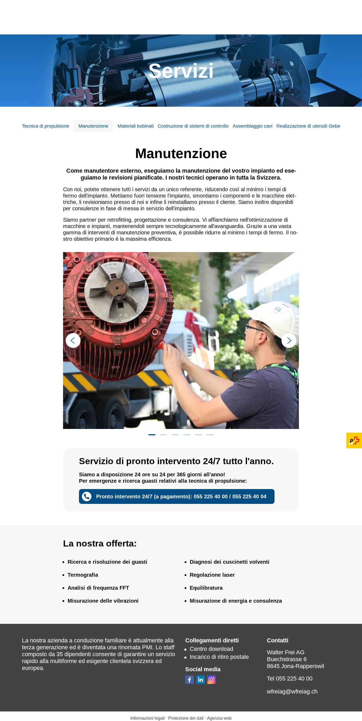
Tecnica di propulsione (45, 126)
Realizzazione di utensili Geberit (310, 126)
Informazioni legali (147, 718)
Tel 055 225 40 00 (289, 678)
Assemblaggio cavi (252, 126)
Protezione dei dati (186, 718)
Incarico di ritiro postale (219, 656)
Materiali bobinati (136, 126)
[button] (189, 679)
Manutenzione (93, 126)
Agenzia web (219, 718)
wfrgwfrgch (292, 691)
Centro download (211, 649)
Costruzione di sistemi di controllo (193, 126)
